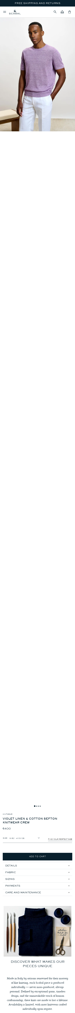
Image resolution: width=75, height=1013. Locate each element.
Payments (12, 885)
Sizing (10, 879)
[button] (55, 12)
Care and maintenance (23, 892)
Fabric (10, 872)
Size (5, 837)
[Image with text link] (37, 931)
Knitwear (7, 814)
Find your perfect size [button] (60, 839)
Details (11, 865)
